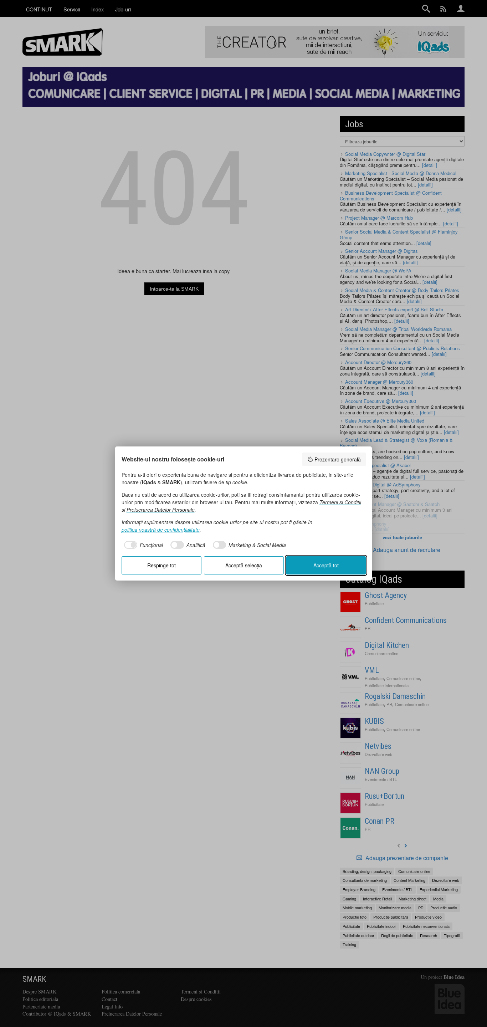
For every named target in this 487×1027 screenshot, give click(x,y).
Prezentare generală (337, 459)
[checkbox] (142, 545)
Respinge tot (161, 565)
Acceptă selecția (243, 565)
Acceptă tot (326, 565)
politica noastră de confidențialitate (161, 529)
